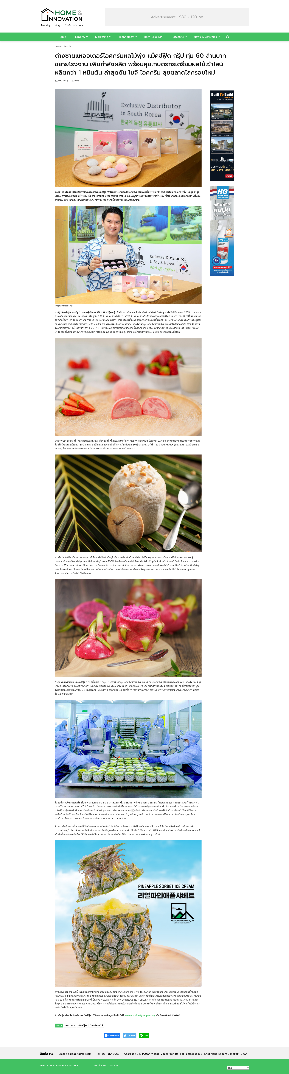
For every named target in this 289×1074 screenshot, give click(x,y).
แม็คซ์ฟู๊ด (82, 1025)
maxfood (70, 1025)
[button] (177, 17)
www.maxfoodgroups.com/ (140, 1015)
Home (58, 46)
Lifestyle (67, 46)
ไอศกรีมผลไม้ (96, 1025)
